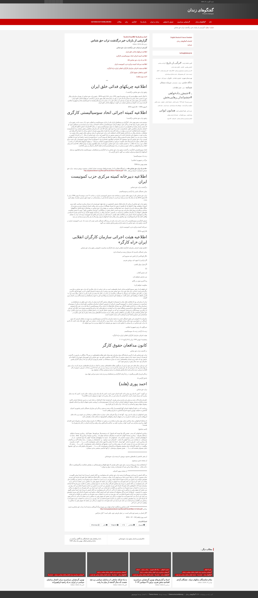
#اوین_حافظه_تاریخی (187, 63)
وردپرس (134, 594)
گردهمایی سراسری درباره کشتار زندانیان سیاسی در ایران (197, 572)
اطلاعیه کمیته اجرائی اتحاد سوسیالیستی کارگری (131, 56)
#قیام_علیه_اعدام (176, 67)
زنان (126, 22)
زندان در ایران (154, 22)
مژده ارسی (166, 105)
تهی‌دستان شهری (187, 78)
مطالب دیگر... (206, 549)
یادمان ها (143, 22)
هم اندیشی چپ (181, 111)
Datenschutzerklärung (101, 22)
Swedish (189, 37)
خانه (210, 22)
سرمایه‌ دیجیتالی (165, 83)
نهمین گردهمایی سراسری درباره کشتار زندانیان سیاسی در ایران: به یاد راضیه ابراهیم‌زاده (65, 581)
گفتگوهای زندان (201, 10)
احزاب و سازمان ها (141, 37)
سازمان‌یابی (174, 82)
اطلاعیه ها (132, 37)
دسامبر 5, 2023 (165, 585)
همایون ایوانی (167, 110)
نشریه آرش (189, 111)
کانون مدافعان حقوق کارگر (138, 72)
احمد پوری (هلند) (141, 77)
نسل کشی (160, 105)
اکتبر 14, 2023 (122, 585)
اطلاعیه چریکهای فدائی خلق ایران (136, 52)
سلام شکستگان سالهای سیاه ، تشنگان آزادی (194, 580)
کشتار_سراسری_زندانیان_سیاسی (184, 118)
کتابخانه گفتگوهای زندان (184, 41)
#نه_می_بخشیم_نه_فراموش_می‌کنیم (183, 70)
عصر (183, 87)
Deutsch (178, 37)
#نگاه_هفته (171, 70)
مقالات (119, 22)
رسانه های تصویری (154, 569)
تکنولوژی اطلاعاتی (177, 78)
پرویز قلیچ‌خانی (182, 115)
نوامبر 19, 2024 (207, 582)
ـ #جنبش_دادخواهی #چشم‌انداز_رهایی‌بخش (177, 95)
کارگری (134, 22)
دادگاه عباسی (187, 82)
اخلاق (158, 70)
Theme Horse (153, 594)
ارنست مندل (189, 74)
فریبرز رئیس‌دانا (188, 102)
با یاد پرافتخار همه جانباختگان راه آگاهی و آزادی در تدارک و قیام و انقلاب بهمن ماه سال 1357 (85, 540)
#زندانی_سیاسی (161, 63)
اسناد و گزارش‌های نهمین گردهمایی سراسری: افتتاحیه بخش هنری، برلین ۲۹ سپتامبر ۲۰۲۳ (151, 581)
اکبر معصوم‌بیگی (181, 74)
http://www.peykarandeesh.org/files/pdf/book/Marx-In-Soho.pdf (121, 509)
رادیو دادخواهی (208, 569)
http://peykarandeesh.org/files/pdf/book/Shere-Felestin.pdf (103, 171)
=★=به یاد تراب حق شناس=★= (137, 60)
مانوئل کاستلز (168, 102)
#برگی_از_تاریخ (173, 62)
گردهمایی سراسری (183, 22)
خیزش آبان (164, 78)
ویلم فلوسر (189, 115)
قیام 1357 (181, 102)
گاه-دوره (169, 118)
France (184, 37)
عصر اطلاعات (177, 88)
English (173, 37)
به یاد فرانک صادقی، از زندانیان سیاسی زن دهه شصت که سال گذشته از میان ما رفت (108, 581)
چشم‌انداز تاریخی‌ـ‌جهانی (172, 115)
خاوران (169, 78)
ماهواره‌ (163, 102)
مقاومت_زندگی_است (187, 105)
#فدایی (182, 67)
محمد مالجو (157, 102)
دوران (179, 82)
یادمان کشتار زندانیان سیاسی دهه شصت (185, 575)
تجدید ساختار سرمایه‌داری (171, 74)
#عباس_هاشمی (188, 67)
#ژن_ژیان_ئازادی (164, 70)
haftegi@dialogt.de (186, 53)
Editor (135, 44)
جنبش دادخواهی (168, 22)
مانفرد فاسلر (176, 102)
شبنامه (190, 45)
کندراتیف (174, 118)
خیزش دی (158, 78)
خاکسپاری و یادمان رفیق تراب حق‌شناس (131, 539)
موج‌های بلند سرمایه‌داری (175, 105)
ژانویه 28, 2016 (142, 44)
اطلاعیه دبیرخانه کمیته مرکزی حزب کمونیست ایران (131, 64)
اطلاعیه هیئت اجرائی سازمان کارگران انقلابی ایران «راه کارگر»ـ (127, 68)
